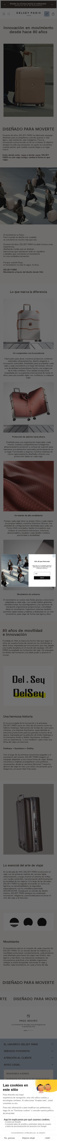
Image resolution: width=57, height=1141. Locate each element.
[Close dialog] (54, 556)
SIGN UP (42, 577)
